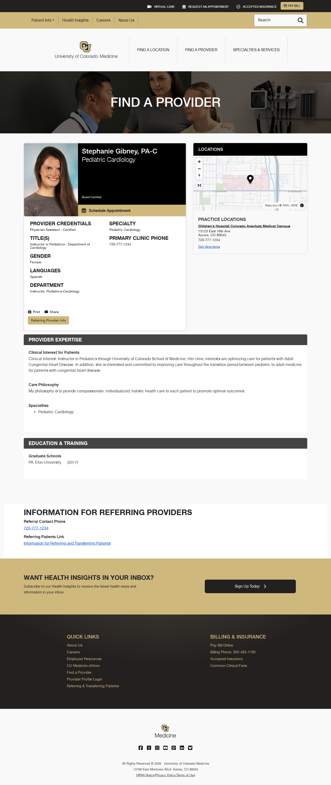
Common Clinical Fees (228, 666)
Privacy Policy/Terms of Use (175, 775)
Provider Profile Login (84, 679)
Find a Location (153, 50)
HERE (294, 205)
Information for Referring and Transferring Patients (67, 543)
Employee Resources (84, 659)
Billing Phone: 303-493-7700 (232, 652)
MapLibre (271, 205)
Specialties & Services (256, 50)
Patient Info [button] (41, 20)
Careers (103, 20)
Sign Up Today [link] (247, 586)
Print (36, 312)
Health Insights (75, 20)
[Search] (301, 20)
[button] (250, 180)
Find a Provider (201, 50)
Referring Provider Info (48, 320)
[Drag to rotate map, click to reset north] (199, 175)
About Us (126, 20)
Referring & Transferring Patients (93, 686)
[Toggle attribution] (302, 205)
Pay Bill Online (221, 645)
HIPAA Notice (145, 775)
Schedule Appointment (109, 210)
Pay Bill (294, 6)
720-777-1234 (36, 528)
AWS (286, 205)
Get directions (209, 247)
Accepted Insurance (226, 659)
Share (54, 312)
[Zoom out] (199, 168)
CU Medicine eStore (83, 666)
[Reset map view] (199, 185)
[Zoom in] (199, 161)
